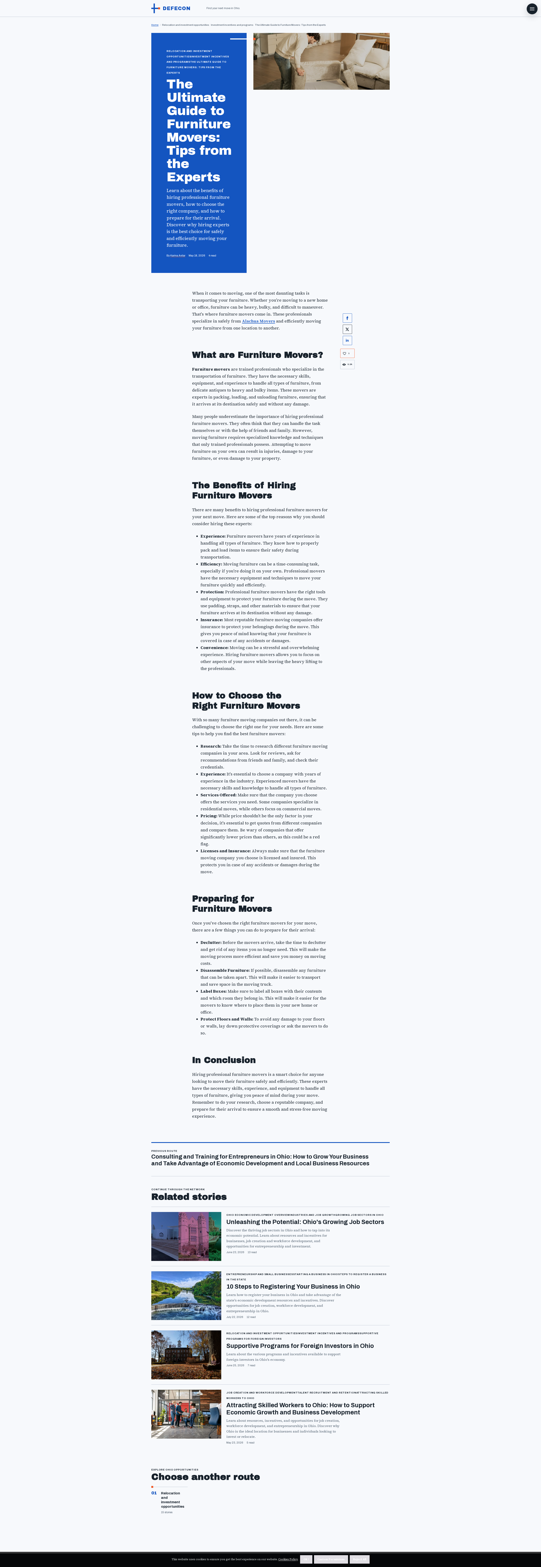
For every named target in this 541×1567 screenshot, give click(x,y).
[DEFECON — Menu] (532, 8)
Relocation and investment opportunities (172, 1500)
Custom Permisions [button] (331, 1559)
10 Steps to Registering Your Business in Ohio (293, 1286)
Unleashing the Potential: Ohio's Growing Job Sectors (305, 1222)
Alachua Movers (258, 321)
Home (154, 25)
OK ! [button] (306, 1559)
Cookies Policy (288, 1559)
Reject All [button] (359, 1559)
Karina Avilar (177, 255)
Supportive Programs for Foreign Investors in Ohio (300, 1346)
